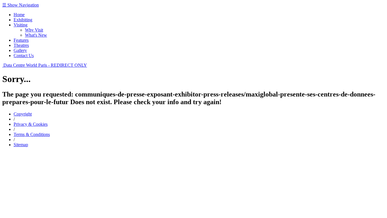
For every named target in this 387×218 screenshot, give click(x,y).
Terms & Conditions (32, 134)
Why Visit (34, 30)
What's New (36, 35)
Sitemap (21, 144)
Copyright (23, 114)
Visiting (20, 24)
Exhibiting (23, 19)
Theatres (21, 45)
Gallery (20, 50)
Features (21, 40)
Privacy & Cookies (31, 124)
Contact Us (24, 55)
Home (19, 14)
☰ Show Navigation (20, 5)
